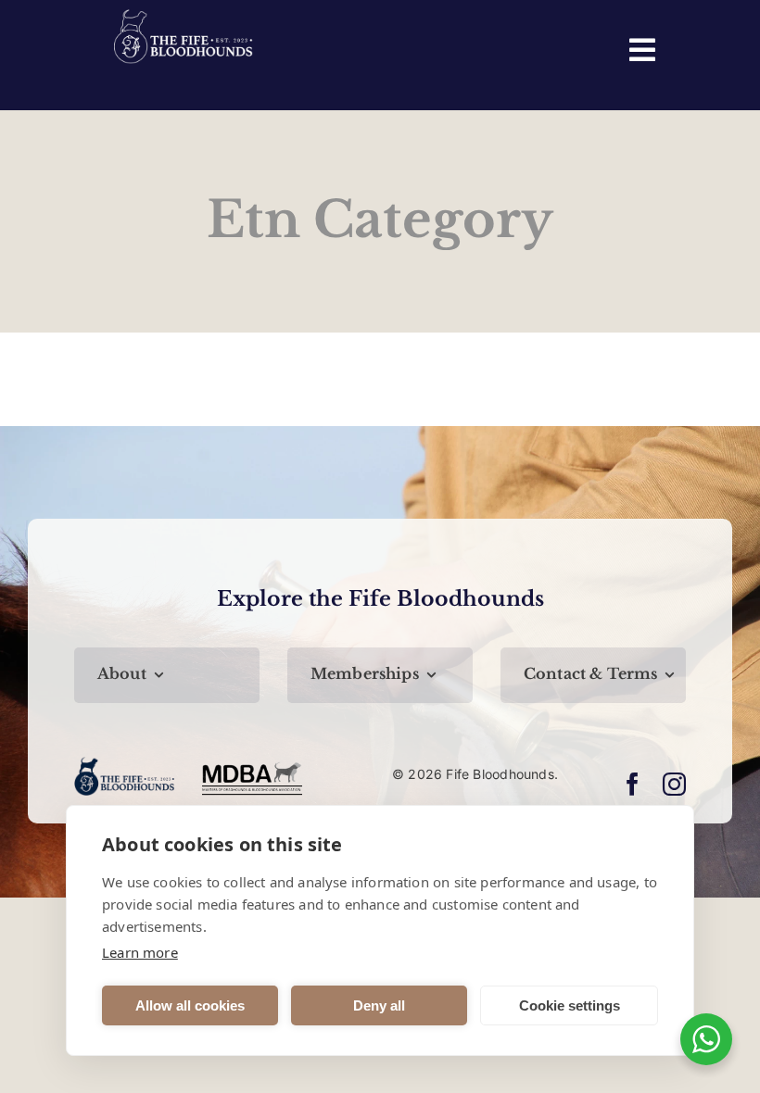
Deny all (379, 1005)
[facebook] (632, 784)
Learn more (140, 952)
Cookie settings (569, 1005)
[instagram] (674, 784)
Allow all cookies (190, 1005)
